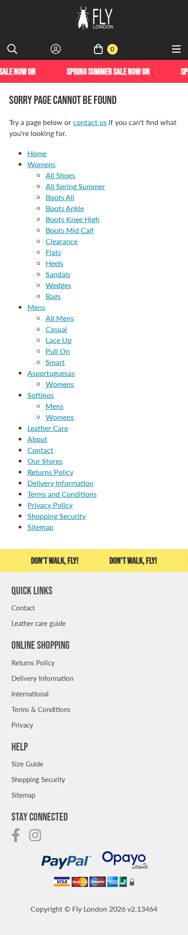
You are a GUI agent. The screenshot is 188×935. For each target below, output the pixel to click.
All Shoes (60, 175)
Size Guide (27, 763)
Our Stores (45, 461)
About (37, 439)
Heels (54, 263)
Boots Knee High (72, 219)
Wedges (58, 285)
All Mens (60, 318)
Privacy (22, 724)
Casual (56, 329)
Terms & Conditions (41, 709)
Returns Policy (50, 472)
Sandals (58, 274)
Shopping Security (56, 516)
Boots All (60, 197)
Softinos (40, 395)
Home (37, 153)
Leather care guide (38, 623)
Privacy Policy (50, 505)
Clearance (62, 241)
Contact (40, 450)
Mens (36, 307)
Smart (55, 362)
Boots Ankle (65, 208)
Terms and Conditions (62, 494)
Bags (53, 296)
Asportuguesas (51, 373)
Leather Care (47, 428)
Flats (53, 252)
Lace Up (59, 340)
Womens (41, 164)
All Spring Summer (75, 186)
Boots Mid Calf (70, 230)
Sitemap (40, 527)
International (30, 693)
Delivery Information (60, 483)
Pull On (58, 351)
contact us (90, 122)
